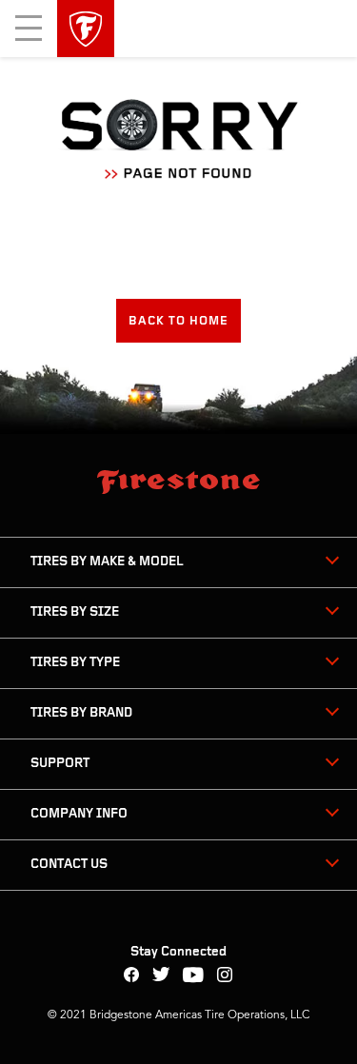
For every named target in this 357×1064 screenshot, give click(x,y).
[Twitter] (161, 977)
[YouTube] (193, 977)
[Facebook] (132, 977)
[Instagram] (225, 977)
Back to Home (178, 321)
